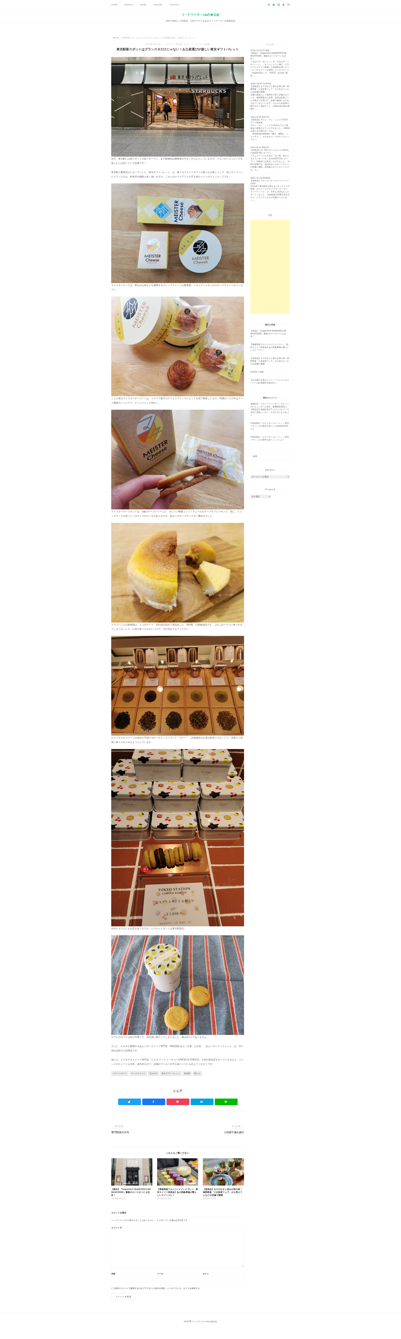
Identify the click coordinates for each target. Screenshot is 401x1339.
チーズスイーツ (138, 1073)
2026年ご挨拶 (257, 372)
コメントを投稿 (202, 44)
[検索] (286, 455)
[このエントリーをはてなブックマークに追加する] (202, 1102)
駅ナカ (197, 1073)
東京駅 (187, 1073)
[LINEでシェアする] (226, 1102)
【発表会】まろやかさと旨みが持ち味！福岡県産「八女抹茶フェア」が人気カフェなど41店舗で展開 (269, 361)
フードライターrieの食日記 (200, 14)
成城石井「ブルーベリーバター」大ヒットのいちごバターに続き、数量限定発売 (269, 405)
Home (114, 4)
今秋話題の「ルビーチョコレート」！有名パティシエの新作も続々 (269, 424)
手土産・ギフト (183, 44)
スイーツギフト (120, 1073)
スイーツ (170, 44)
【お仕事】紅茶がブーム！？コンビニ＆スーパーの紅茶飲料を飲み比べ (269, 381)
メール (160, 1273)
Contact (175, 4)
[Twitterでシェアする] (129, 1102)
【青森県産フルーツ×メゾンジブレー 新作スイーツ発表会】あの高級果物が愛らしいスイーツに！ (269, 347)
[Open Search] (288, 4)
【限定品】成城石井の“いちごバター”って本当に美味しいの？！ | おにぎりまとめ (269, 411)
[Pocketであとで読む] (178, 1102)
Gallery (158, 4)
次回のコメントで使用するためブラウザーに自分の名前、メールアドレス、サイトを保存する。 (158, 1288)
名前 (113, 1273)
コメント (116, 1227)
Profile (129, 4)
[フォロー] (269, 5)
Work (143, 4)
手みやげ (153, 1073)
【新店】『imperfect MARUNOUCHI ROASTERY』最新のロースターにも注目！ (268, 333)
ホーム (116, 38)
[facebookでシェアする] (153, 1102)
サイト (206, 1273)
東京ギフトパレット (171, 1073)
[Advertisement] (270, 267)
